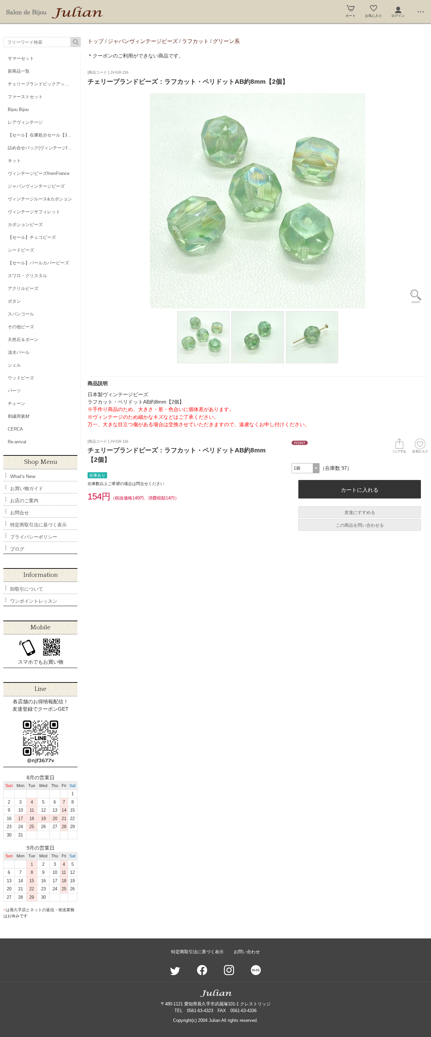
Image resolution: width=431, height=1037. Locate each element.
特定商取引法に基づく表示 (38, 524)
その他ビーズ (21, 326)
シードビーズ (21, 250)
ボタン (14, 301)
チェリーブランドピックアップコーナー (44, 83)
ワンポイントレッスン (33, 601)
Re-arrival (17, 441)
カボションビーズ (25, 224)
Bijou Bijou (18, 109)
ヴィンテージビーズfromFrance (38, 173)
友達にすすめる (359, 512)
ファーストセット (25, 96)
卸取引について (26, 589)
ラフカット (195, 41)
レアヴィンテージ (25, 122)
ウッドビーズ (21, 377)
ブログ (17, 549)
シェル (14, 365)
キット (14, 160)
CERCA (15, 429)
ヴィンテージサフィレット (34, 211)
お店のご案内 (24, 500)
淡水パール (19, 352)
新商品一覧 (19, 71)
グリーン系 (226, 41)
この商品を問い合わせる (360, 525)
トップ (96, 41)
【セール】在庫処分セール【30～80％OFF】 (44, 135)
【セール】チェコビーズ (32, 237)
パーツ (14, 390)
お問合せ (19, 512)
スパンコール (21, 314)
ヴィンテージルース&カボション (40, 198)
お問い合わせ (247, 951)
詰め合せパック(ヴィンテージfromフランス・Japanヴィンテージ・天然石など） (44, 147)
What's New (22, 476)
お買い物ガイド (26, 488)
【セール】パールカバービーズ (38, 262)
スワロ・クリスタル (27, 275)
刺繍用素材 (19, 416)
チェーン (16, 403)
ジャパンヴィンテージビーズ (36, 186)
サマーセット (21, 58)
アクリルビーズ (23, 288)
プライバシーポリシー (33, 537)
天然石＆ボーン (23, 339)
